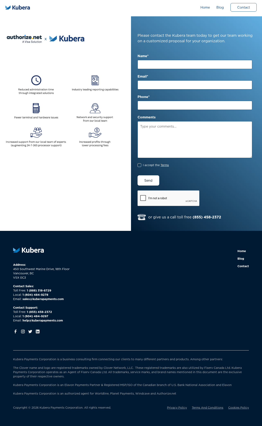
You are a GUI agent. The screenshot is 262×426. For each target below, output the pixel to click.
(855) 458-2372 (207, 217)
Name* (143, 56)
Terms (164, 165)
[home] (17, 7)
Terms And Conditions (207, 407)
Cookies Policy (238, 407)
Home (205, 7)
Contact (243, 7)
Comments (147, 117)
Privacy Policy (177, 407)
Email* (143, 76)
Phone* (144, 97)
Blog (220, 7)
